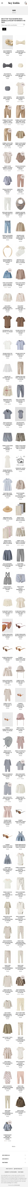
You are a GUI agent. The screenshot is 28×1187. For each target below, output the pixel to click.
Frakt (7, 1168)
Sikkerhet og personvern (11, 1172)
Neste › (14, 1146)
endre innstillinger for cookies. (10, 1182)
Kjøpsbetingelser (18, 1168)
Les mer (24, 1181)
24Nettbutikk (17, 1185)
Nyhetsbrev (20, 1172)
